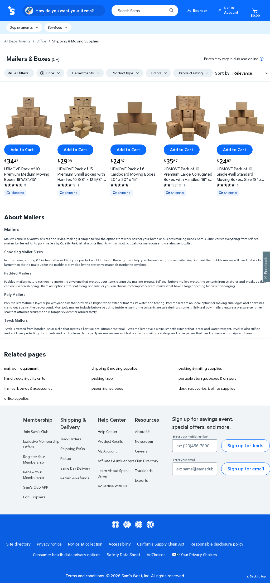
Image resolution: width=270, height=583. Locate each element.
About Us (143, 431)
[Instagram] (127, 524)
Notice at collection (85, 544)
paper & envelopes (107, 388)
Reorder (200, 10)
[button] (229, 10)
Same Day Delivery (75, 468)
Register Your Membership (34, 459)
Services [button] (54, 27)
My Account (107, 451)
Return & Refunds (74, 477)
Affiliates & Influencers (116, 460)
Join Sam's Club (36, 431)
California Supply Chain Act (160, 544)
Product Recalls (110, 441)
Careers (141, 451)
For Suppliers (34, 496)
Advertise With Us (112, 485)
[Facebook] (115, 524)
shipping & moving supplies (114, 368)
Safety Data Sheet (123, 554)
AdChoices (156, 554)
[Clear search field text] (159, 10)
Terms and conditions (85, 576)
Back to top (258, 576)
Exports (141, 480)
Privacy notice (49, 544)
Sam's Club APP (35, 487)
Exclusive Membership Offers (41, 444)
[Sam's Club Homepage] (11, 11)
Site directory (18, 544)
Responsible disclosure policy (217, 544)
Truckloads (144, 470)
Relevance (243, 73)
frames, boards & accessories (28, 388)
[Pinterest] (150, 524)
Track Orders (70, 438)
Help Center (107, 431)
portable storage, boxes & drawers (208, 378)
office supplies (16, 398)
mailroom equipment (21, 368)
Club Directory (146, 460)
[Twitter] (139, 524)
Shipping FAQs (72, 448)
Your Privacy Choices (199, 554)
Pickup (65, 458)
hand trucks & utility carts (24, 378)
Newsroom (144, 441)
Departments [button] (21, 27)
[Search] (171, 10)
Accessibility (120, 544)
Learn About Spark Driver (113, 473)
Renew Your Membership (33, 474)
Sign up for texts (245, 445)
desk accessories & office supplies (207, 388)
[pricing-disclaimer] (261, 59)
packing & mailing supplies (200, 368)
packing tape (102, 378)
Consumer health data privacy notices (66, 554)
